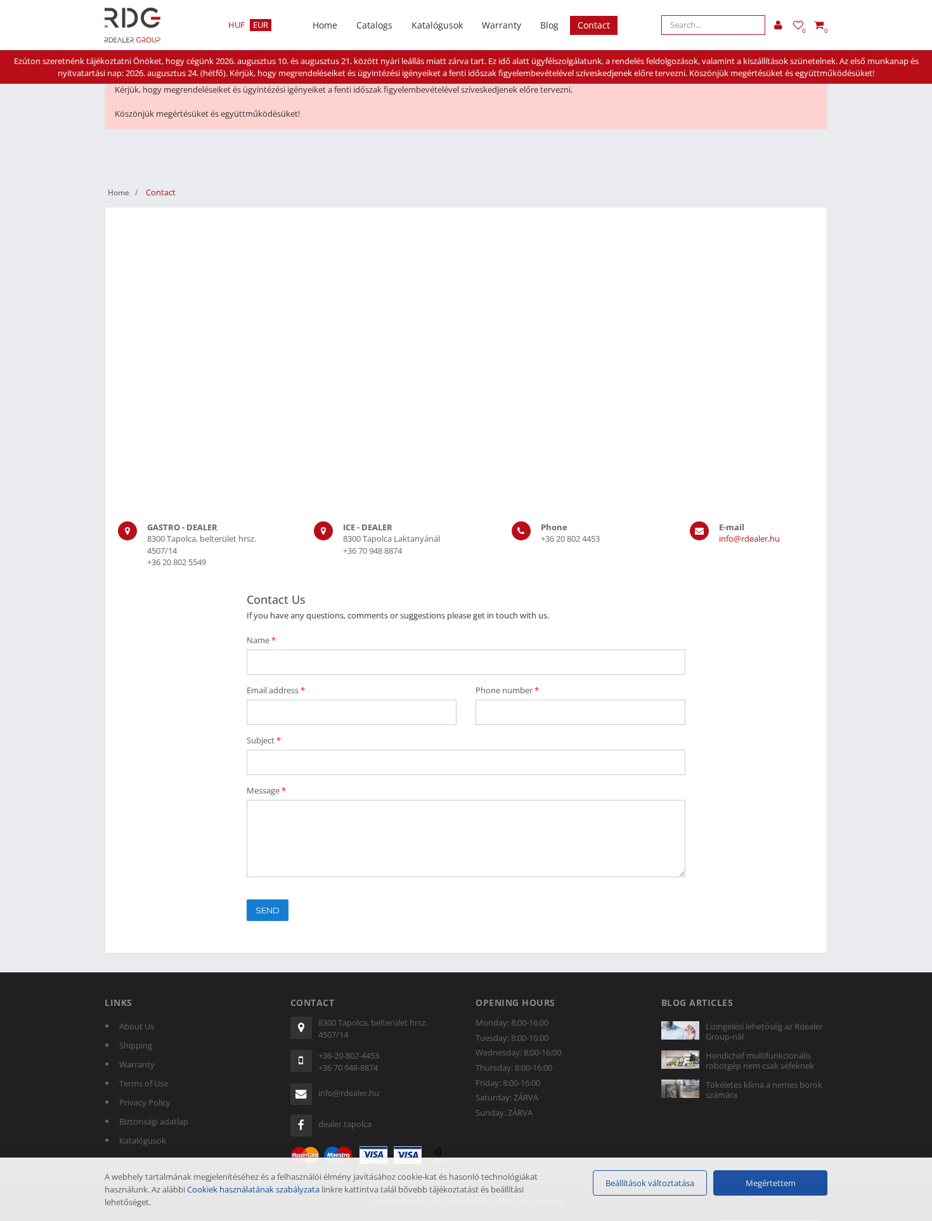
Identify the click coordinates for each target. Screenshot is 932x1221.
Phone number (507, 690)
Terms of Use (143, 1083)
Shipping (135, 1045)
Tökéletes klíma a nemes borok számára (764, 1090)
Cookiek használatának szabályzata (253, 1189)
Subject (264, 740)
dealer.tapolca (345, 1124)
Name (261, 640)
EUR (260, 24)
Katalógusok (437, 25)
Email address (276, 690)
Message (266, 790)
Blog (549, 25)
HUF (236, 24)
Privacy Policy (145, 1102)
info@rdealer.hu (749, 538)
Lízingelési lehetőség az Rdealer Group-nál (764, 1031)
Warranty (501, 25)
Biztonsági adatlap (153, 1121)
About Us (136, 1026)
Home (325, 25)
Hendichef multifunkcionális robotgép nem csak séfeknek (760, 1060)
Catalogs (374, 25)
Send (268, 910)
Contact (594, 25)
